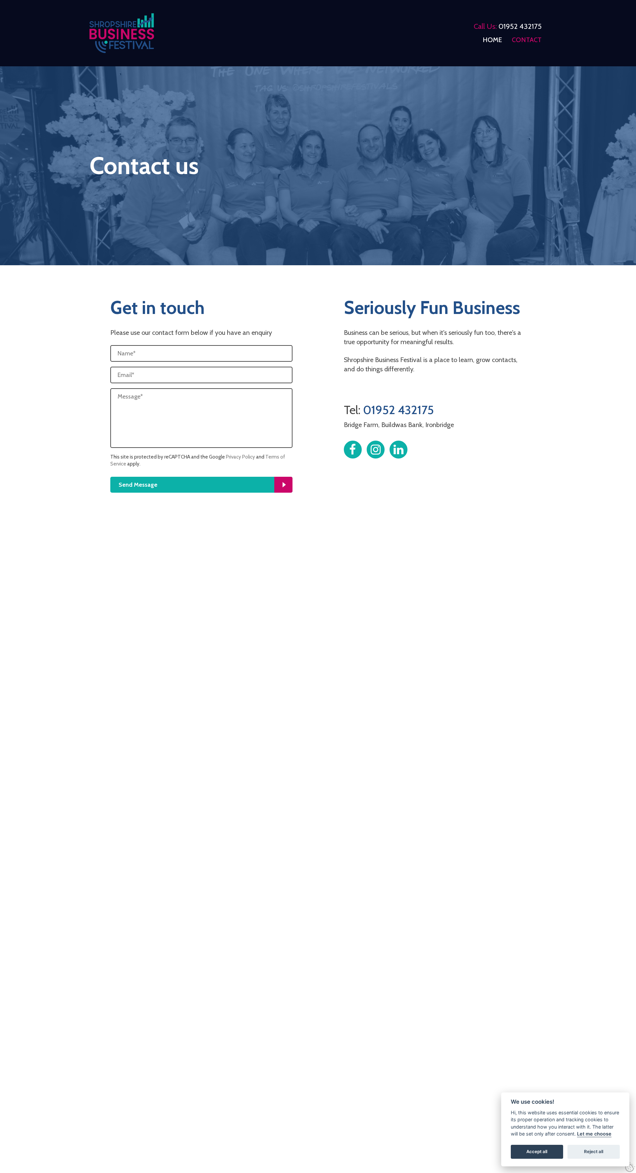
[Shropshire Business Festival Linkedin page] (398, 450)
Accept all (536, 1151)
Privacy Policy (240, 457)
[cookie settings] (630, 1167)
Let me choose (594, 1134)
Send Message (138, 484)
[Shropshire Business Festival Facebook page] (353, 450)
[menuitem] (492, 39)
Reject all (593, 1151)
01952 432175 (520, 26)
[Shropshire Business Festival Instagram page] (376, 450)
